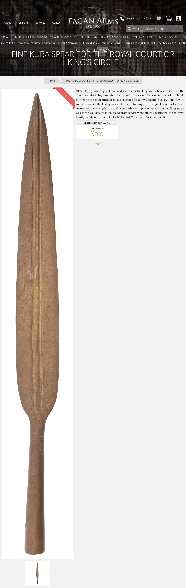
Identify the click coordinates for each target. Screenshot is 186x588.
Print (97, 144)
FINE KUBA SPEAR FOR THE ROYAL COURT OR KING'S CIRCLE (93, 57)
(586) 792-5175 (139, 18)
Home (51, 80)
